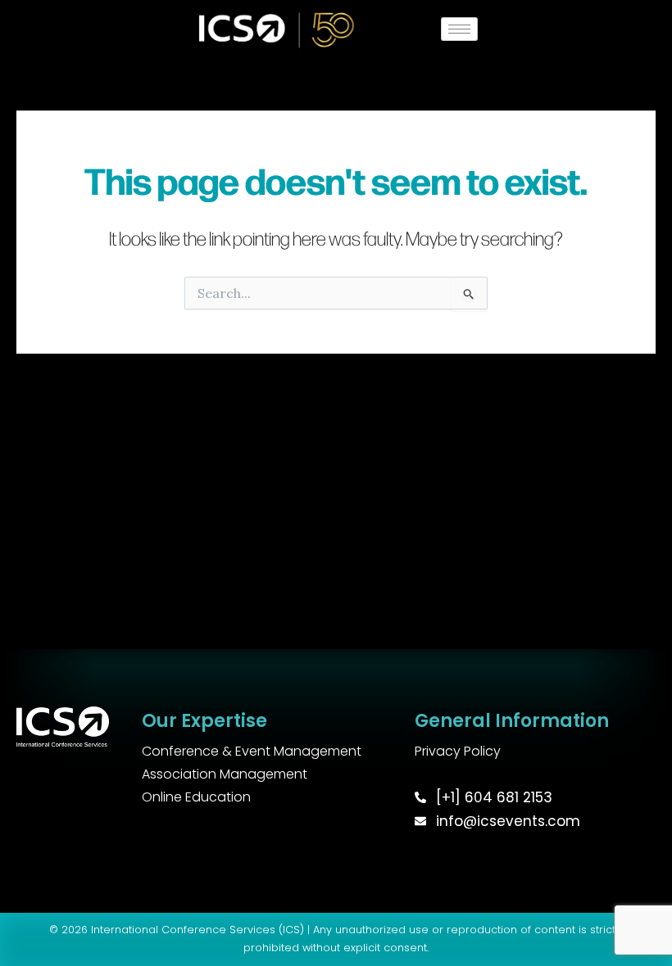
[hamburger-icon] (459, 29)
